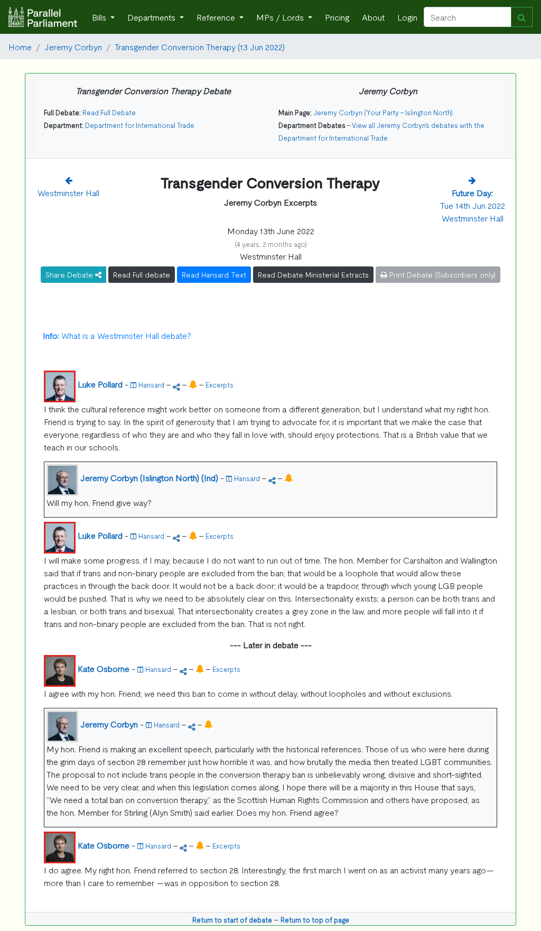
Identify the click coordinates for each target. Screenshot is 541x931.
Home (20, 46)
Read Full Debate (109, 112)
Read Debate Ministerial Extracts (313, 274)
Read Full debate (141, 274)
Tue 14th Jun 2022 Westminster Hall (472, 205)
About (373, 17)
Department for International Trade (139, 125)
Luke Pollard (100, 384)
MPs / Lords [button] (281, 17)
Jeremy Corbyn (73, 46)
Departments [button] (152, 17)
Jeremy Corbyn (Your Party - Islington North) (383, 112)
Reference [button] (217, 17)
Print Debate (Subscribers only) (441, 274)
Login (407, 17)
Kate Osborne (103, 668)
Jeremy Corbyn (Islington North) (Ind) (149, 477)
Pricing (337, 17)
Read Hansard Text (214, 274)
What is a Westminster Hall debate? (117, 335)
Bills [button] (100, 17)
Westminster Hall (68, 192)
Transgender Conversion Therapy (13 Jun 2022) (200, 46)
